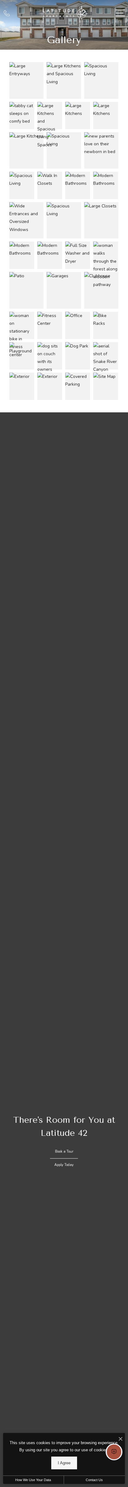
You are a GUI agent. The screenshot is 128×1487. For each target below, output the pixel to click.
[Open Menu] (120, 13)
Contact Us (94, 1480)
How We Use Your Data (33, 1480)
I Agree (64, 1463)
